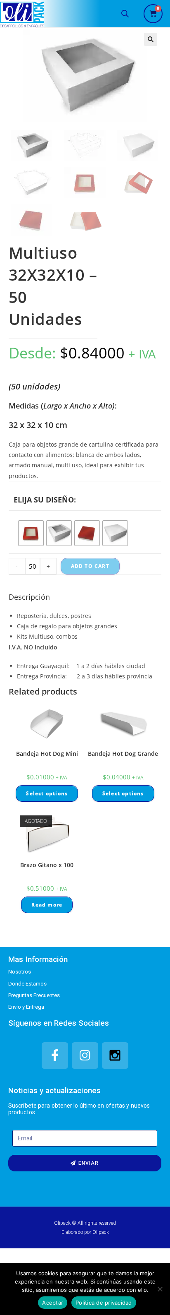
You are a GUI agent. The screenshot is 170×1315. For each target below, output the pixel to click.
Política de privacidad (104, 1302)
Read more (46, 904)
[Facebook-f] (55, 1055)
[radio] (31, 533)
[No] (160, 1289)
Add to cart (90, 566)
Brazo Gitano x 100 (46, 865)
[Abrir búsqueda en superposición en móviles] (125, 13)
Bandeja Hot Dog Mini (47, 753)
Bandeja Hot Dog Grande (123, 753)
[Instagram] (85, 1055)
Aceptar (52, 1302)
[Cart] (153, 13)
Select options (47, 793)
